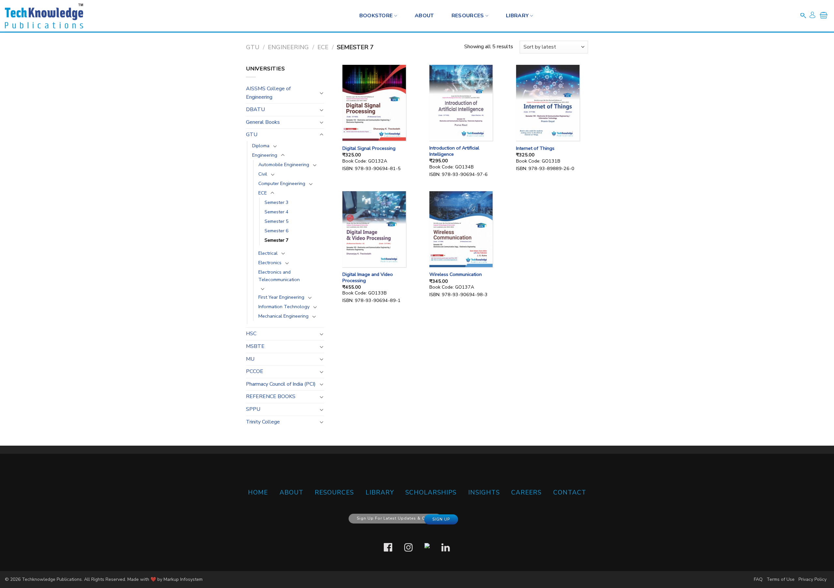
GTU (252, 47)
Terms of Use (781, 579)
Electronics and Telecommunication (279, 276)
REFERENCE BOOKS (270, 396)
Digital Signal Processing (368, 148)
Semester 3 (277, 202)
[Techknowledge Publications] (44, 16)
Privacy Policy (812, 579)
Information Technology (283, 306)
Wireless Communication (455, 274)
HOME (258, 492)
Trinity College (263, 421)
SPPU (253, 409)
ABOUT (291, 492)
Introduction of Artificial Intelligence (454, 151)
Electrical (268, 253)
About (424, 15)
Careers (526, 492)
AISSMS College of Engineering (268, 93)
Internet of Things (535, 148)
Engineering (288, 47)
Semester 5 (277, 221)
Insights (484, 492)
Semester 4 (277, 211)
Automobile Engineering (283, 164)
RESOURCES (468, 15)
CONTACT (569, 492)
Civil (262, 174)
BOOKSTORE (376, 15)
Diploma (260, 145)
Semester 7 (277, 240)
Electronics (269, 262)
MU (250, 359)
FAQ (758, 579)
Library (517, 15)
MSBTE (255, 346)
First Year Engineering (281, 297)
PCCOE (254, 371)
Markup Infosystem (183, 579)
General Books (263, 122)
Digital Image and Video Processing (367, 277)
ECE (322, 47)
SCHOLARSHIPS (430, 492)
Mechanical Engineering (283, 316)
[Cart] (823, 16)
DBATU (255, 109)
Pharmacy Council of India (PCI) (281, 384)
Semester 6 (277, 230)
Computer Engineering (281, 183)
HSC (251, 333)
